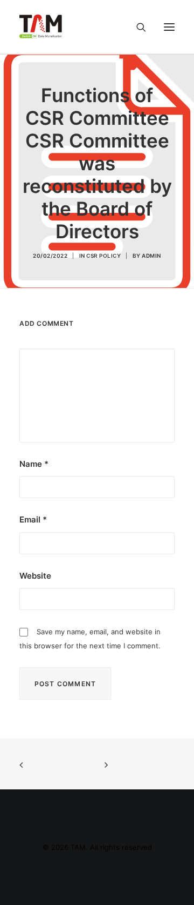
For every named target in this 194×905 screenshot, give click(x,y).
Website (35, 576)
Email (33, 519)
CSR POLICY (103, 255)
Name (33, 464)
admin (151, 255)
